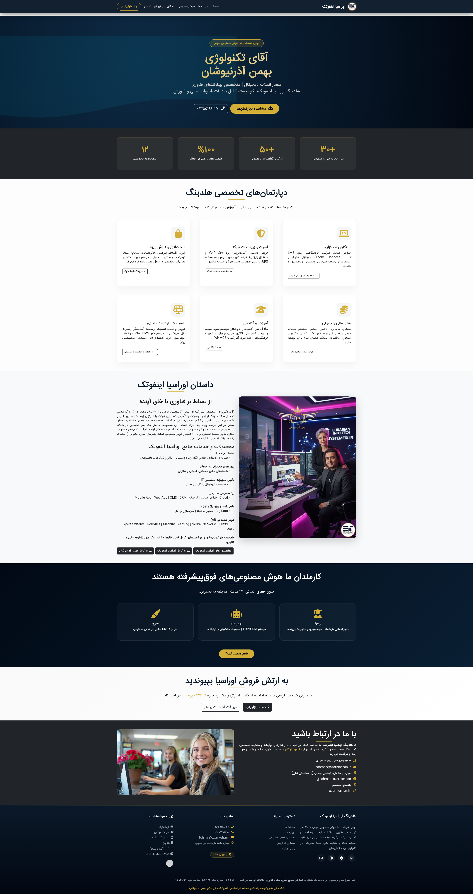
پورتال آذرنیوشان (161, 837)
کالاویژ (167, 843)
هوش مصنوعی (186, 6)
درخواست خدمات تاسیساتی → (140, 352)
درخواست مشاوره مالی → (303, 352)
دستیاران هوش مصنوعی (282, 837)
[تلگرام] (341, 858)
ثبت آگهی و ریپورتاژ (159, 848)
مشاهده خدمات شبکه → (219, 271)
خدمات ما (290, 827)
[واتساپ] (351, 858)
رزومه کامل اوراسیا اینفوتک (173, 550)
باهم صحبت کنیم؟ (236, 653)
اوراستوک (164, 827)
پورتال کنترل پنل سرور (158, 853)
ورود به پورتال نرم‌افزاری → (304, 276)
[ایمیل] (321, 858)
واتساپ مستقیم (341, 785)
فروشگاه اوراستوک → (135, 271)
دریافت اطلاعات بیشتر (220, 707)
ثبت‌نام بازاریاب (257, 707)
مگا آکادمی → (214, 347)
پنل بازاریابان (129, 6)
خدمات (215, 6)
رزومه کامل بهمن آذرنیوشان (135, 550)
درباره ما (203, 6)
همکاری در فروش (164, 6)
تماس (147, 6)
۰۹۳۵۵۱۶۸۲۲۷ (208, 109)
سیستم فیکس (162, 832)
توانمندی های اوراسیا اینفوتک (213, 550)
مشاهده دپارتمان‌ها (252, 109)
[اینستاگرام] (331, 858)
